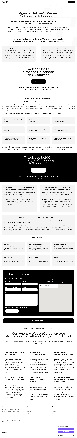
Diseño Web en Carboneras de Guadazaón (10, 409)
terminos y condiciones (24, 307)
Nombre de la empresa (11, 287)
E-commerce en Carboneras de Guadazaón (10, 418)
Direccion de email (26, 281)
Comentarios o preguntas (12, 292)
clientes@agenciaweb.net (63, 282)
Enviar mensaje (12, 311)
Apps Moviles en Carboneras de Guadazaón (10, 413)
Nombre (7, 281)
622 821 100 (50, 282)
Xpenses (53, 413)
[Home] (5, 432)
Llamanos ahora (38, 320)
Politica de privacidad (31, 413)
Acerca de (29, 409)
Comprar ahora (38, 81)
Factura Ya (54, 411)
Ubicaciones (29, 418)
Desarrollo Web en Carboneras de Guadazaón (11, 411)
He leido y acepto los (18, 307)
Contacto (29, 411)
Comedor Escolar (55, 409)
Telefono (24, 287)
